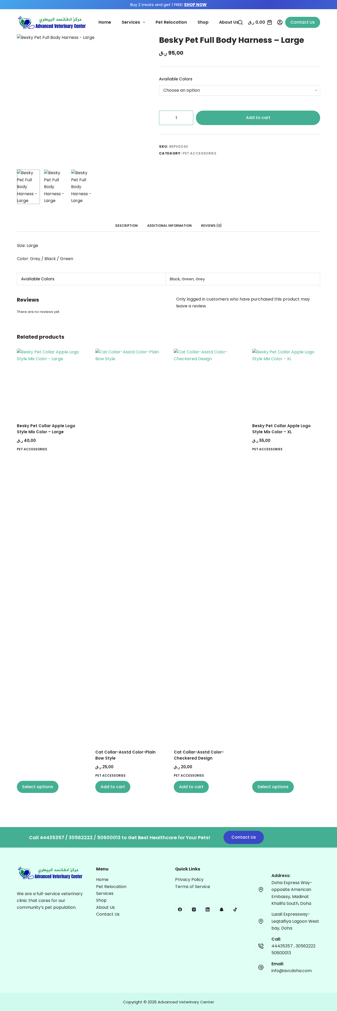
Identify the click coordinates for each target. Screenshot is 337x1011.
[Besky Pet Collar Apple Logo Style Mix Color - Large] (51, 382)
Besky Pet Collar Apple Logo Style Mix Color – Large (46, 429)
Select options (37, 787)
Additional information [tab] (169, 225)
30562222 (305, 946)
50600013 (281, 953)
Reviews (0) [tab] (211, 225)
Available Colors (175, 79)
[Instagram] (194, 910)
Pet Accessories (199, 153)
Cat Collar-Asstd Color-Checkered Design (199, 755)
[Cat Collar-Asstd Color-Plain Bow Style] (129, 546)
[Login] (280, 22)
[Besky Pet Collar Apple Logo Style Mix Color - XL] (286, 382)
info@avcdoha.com (291, 971)
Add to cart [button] (113, 787)
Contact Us (302, 22)
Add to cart (258, 118)
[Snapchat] (222, 910)
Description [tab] (126, 225)
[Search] (240, 22)
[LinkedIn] (208, 910)
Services (131, 22)
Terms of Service (192, 887)
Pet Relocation (171, 22)
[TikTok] (235, 910)
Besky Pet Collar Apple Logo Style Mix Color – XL (281, 429)
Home (104, 22)
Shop (203, 22)
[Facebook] (180, 910)
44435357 (282, 946)
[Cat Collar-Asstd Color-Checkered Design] (208, 546)
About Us (229, 22)
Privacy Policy (189, 879)
